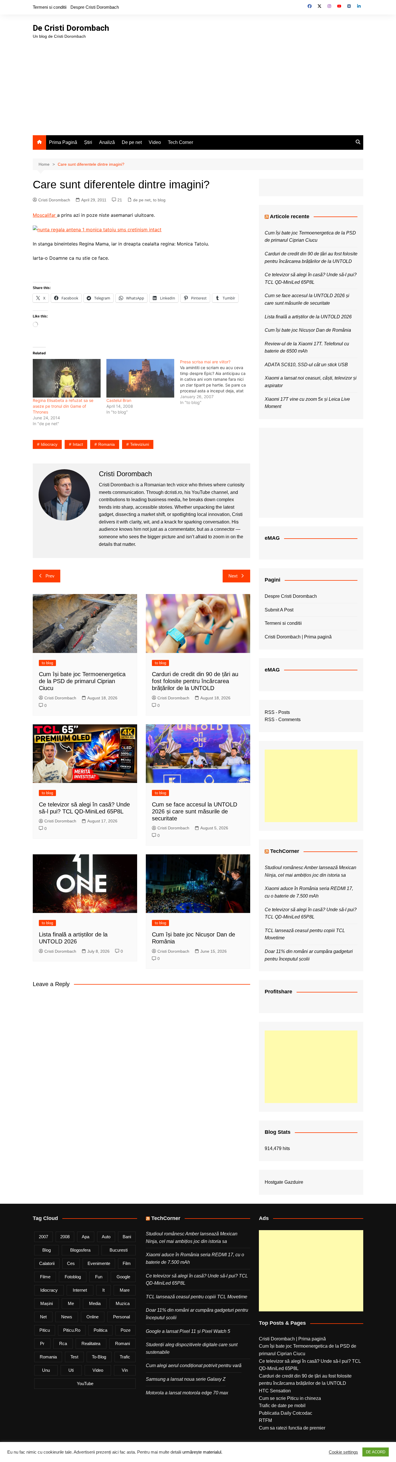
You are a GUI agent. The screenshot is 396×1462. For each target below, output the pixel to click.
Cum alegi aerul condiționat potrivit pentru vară (193, 1365)
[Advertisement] (198, 83)
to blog (159, 200)
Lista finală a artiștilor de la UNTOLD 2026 (308, 316)
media (95, 1303)
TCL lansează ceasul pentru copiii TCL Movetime (196, 1296)
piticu (44, 1330)
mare (125, 1290)
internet (80, 1290)
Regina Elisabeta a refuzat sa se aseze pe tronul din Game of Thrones (63, 406)
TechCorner (284, 851)
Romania (106, 444)
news (66, 1316)
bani (127, 1236)
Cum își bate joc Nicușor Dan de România (308, 330)
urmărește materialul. (202, 1452)
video (97, 1370)
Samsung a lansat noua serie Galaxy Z (186, 1379)
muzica (123, 1303)
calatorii (47, 1263)
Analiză (107, 142)
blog (46, 1250)
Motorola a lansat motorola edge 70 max (187, 1392)
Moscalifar (45, 215)
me (71, 1303)
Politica (100, 1330)
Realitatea (90, 1343)
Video (155, 142)
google (123, 1276)
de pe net (141, 200)
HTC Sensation (275, 1390)
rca (63, 1343)
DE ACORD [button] (375, 1452)
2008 (65, 1236)
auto (106, 1236)
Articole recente (289, 216)
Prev (50, 575)
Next (232, 575)
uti (71, 1370)
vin (125, 1370)
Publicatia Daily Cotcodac (285, 1413)
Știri (88, 142)
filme (45, 1276)
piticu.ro (71, 1330)
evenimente (99, 1263)
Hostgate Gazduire (284, 1182)
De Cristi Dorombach (71, 28)
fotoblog (73, 1276)
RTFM (265, 1420)
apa (85, 1236)
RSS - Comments (283, 719)
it (103, 1290)
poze (125, 1330)
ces (71, 1263)
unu (46, 1370)
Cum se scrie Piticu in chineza (290, 1398)
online (92, 1316)
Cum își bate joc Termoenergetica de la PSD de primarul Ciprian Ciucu (82, 681)
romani (122, 1343)
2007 (43, 1236)
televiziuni (139, 444)
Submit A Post (279, 609)
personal (121, 1316)
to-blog (99, 1356)
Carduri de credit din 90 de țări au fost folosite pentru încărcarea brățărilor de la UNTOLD (195, 681)
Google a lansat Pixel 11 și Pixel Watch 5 (188, 1331)
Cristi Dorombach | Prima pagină (298, 636)
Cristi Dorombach (54, 200)
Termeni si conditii (49, 7)
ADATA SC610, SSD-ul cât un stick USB (306, 364)
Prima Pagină (63, 142)
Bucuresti (119, 1250)
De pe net (132, 142)
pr (42, 1343)
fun (98, 1276)
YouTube (85, 1383)
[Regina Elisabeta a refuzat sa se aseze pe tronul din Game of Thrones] (67, 378)
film (127, 1263)
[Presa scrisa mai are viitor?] (217, 382)
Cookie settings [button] (343, 1452)
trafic (125, 1356)
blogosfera (80, 1250)
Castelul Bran (118, 400)
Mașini (46, 1303)
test (74, 1356)
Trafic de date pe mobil (282, 1405)
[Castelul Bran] (140, 378)
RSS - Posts (277, 712)
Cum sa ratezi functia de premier (292, 1427)
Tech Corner (180, 142)
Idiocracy (49, 444)
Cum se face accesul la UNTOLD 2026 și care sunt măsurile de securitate (194, 811)
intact (78, 444)
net (43, 1316)
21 (119, 200)
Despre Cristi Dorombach (94, 7)
